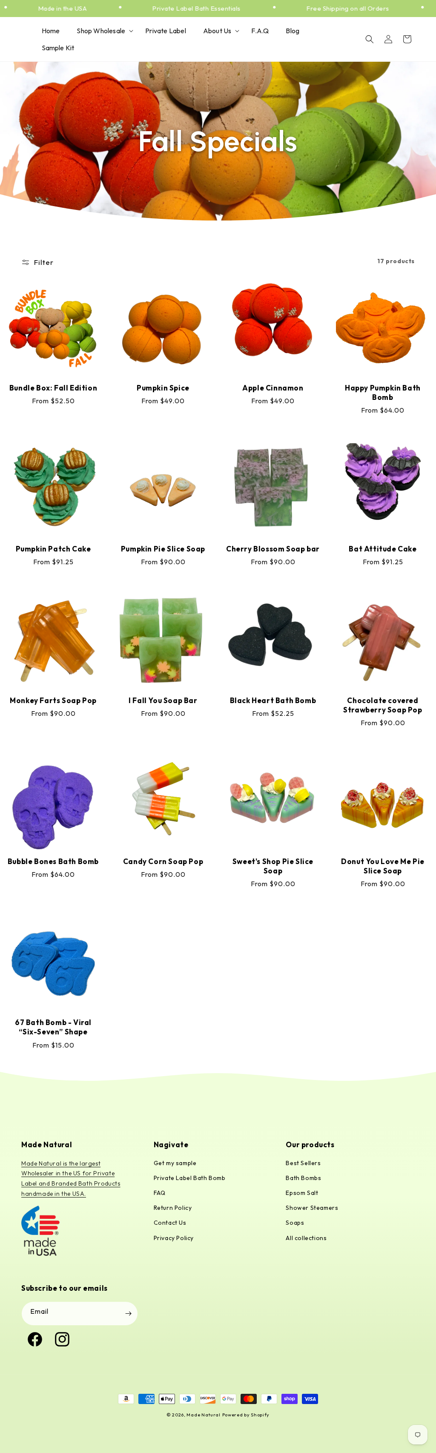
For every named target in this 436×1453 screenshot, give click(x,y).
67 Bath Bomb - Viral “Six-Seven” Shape (53, 1027)
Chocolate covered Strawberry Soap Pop (382, 705)
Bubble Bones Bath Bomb (53, 861)
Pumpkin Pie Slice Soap (163, 548)
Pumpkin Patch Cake (53, 548)
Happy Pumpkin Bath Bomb (383, 392)
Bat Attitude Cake (382, 548)
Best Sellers (303, 1163)
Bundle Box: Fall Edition (53, 387)
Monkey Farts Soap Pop (53, 700)
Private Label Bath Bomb (190, 1178)
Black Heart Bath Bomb (273, 700)
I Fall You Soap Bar (163, 700)
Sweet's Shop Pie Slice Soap (272, 866)
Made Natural (203, 1415)
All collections (306, 1238)
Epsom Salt (302, 1193)
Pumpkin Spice (163, 387)
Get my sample (175, 1163)
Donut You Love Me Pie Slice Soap (383, 866)
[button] (102, 30)
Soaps (295, 1222)
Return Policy (173, 1208)
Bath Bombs (303, 1178)
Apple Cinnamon (272, 387)
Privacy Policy (174, 1238)
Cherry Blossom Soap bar (273, 548)
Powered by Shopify (246, 1415)
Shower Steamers (312, 1208)
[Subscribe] (128, 1313)
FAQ (160, 1193)
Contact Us (170, 1222)
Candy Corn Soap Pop (163, 861)
